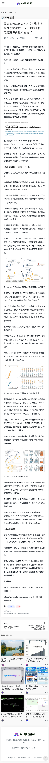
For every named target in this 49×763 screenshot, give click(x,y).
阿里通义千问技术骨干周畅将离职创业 (12, 659)
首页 (4, 13)
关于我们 (33, 748)
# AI (18, 606)
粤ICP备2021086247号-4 (33, 757)
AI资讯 (10, 13)
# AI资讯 (11, 606)
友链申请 (15, 748)
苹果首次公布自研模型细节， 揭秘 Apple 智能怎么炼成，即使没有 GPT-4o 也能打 (12, 687)
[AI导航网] (24, 3)
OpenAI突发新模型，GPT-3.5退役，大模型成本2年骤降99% (12, 715)
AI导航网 (21, 38)
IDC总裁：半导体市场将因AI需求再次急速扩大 (36, 659)
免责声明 (24, 748)
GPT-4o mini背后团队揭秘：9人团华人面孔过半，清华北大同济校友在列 (35, 715)
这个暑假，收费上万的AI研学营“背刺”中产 (36, 687)
